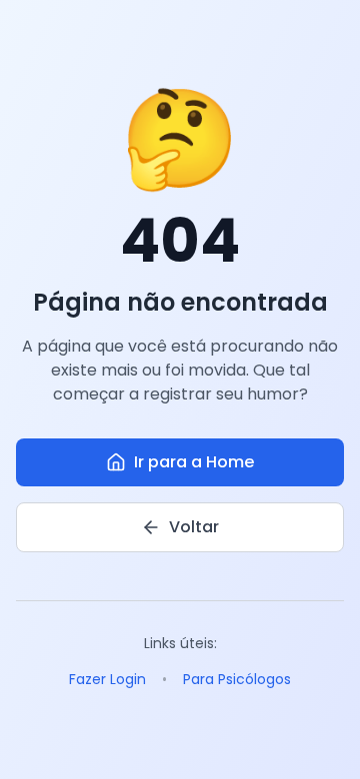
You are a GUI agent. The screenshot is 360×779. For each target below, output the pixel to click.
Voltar (194, 526)
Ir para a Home (194, 461)
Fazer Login (107, 679)
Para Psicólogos (237, 679)
